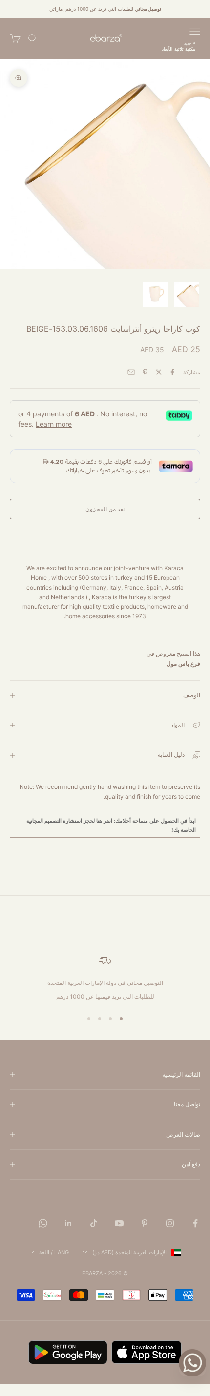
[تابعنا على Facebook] (195, 1223)
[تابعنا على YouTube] (119, 1223)
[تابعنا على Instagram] (170, 1223)
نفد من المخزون (105, 508)
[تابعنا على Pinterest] (144, 1223)
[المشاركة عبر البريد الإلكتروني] (131, 372)
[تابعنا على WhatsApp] (43, 1223)
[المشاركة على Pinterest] (145, 372)
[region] (105, 978)
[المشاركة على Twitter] (159, 372)
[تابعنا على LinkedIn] (68, 1223)
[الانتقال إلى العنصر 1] (186, 294)
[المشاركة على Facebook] (172, 372)
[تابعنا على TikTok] (94, 1223)
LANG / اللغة (54, 1252)
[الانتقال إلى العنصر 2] (155, 294)
